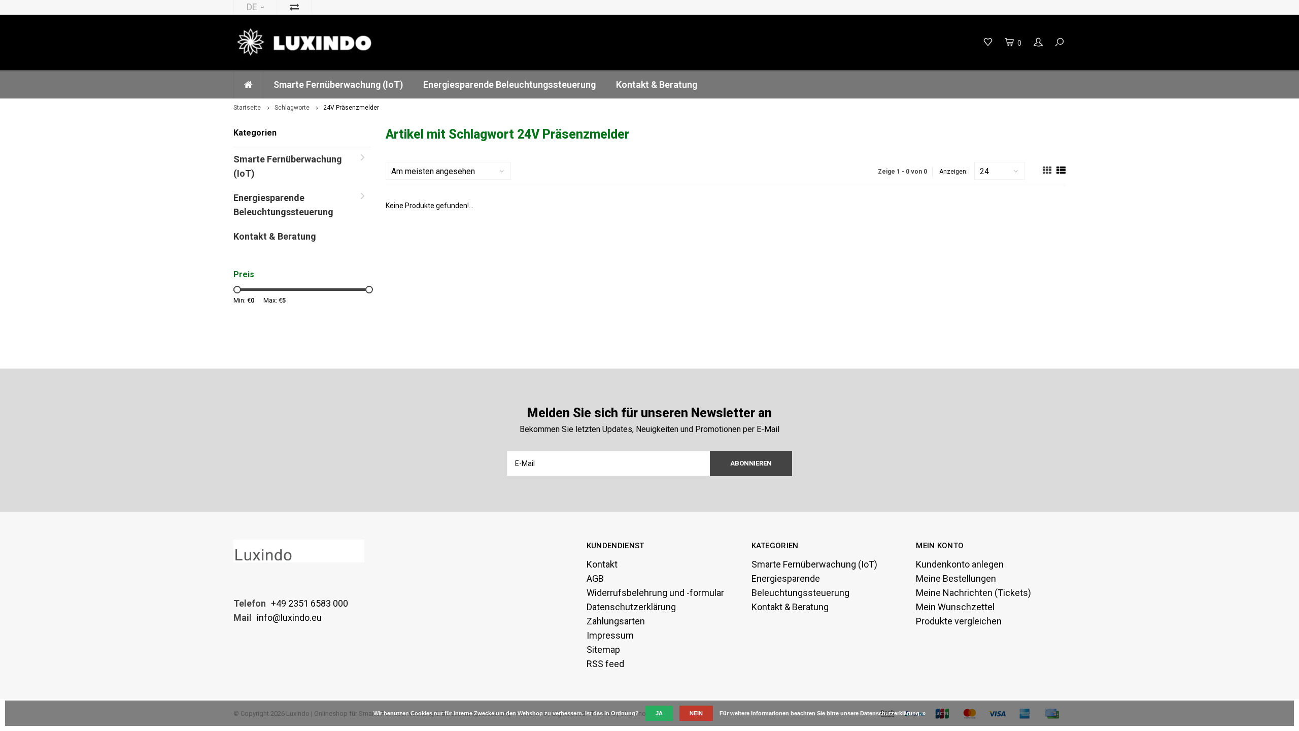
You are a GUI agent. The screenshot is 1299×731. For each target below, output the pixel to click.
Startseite (247, 107)
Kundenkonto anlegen (960, 564)
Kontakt (602, 564)
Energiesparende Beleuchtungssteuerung (509, 84)
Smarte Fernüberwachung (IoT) (338, 84)
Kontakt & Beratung (656, 84)
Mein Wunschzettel (955, 607)
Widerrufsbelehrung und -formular (655, 592)
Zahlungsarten (616, 621)
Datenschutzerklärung (631, 607)
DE (252, 7)
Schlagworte (292, 107)
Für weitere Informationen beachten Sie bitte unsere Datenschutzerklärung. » (823, 713)
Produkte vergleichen (959, 621)
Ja (659, 713)
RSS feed (605, 663)
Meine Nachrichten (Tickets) (973, 592)
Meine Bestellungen (956, 578)
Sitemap (603, 649)
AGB (595, 578)
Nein (696, 713)
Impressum (610, 635)
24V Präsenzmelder (351, 107)
